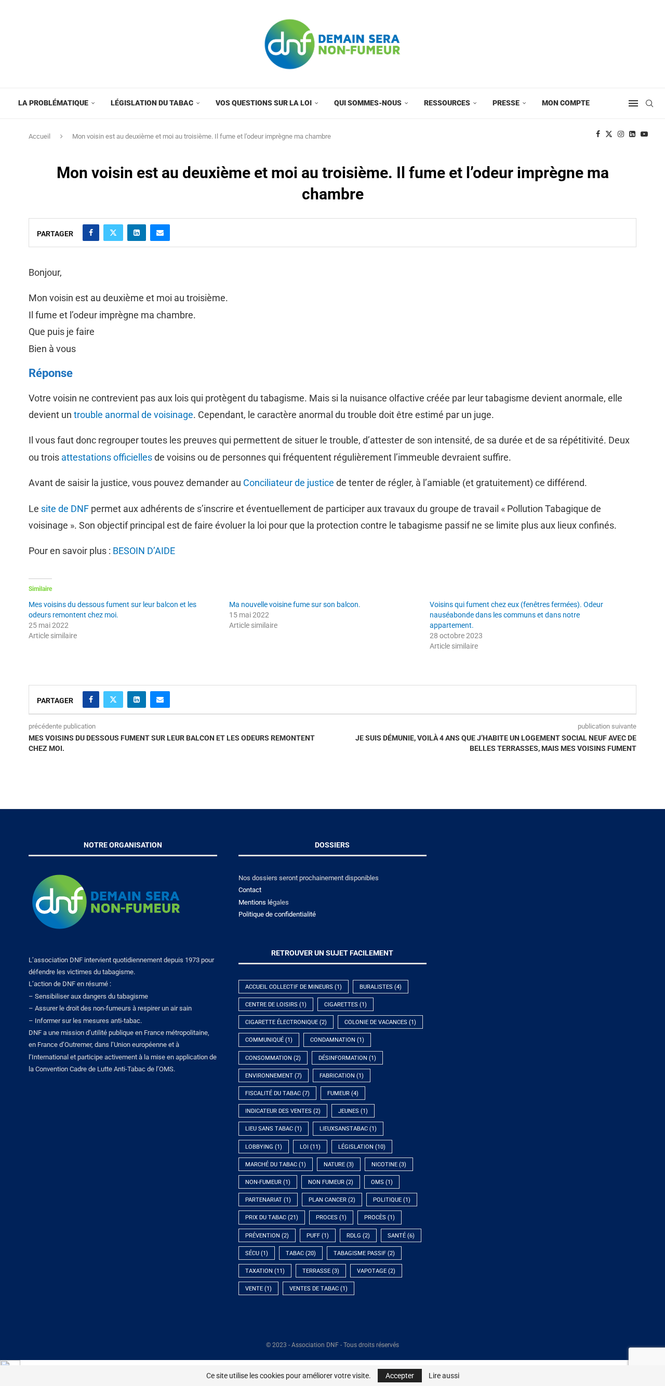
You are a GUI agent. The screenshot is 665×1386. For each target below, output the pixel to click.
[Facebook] (598, 134)
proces (331, 1217)
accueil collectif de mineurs (293, 987)
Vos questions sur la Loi (264, 103)
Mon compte (566, 103)
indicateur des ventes (283, 1111)
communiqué (268, 1040)
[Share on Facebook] (91, 232)
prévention (267, 1235)
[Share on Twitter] (113, 232)
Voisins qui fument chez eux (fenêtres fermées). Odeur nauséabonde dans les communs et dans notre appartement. (516, 614)
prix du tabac (271, 1217)
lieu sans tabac (273, 1128)
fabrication (342, 1075)
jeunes (353, 1111)
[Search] (649, 103)
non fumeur (330, 1182)
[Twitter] (609, 134)
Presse (506, 103)
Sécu (256, 1253)
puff (318, 1235)
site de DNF (65, 508)
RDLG (358, 1235)
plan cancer (332, 1199)
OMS (382, 1182)
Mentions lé (255, 902)
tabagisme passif (364, 1253)
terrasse (320, 1271)
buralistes (381, 987)
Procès (379, 1217)
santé (401, 1235)
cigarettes (345, 1004)
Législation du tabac (152, 103)
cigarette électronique (286, 1022)
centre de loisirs (276, 1004)
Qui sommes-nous (368, 103)
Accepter (399, 1375)
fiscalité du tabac (277, 1093)
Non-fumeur (267, 1182)
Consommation (273, 1058)
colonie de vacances (380, 1022)
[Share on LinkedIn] (136, 232)
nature (339, 1164)
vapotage (376, 1271)
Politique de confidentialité (277, 914)
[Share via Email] (160, 232)
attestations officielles (106, 457)
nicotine (388, 1164)
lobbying (263, 1146)
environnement (273, 1075)
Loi (310, 1146)
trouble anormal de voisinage (133, 414)
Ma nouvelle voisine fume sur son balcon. (295, 604)
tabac (301, 1253)
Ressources (447, 103)
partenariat (268, 1199)
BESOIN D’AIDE (144, 550)
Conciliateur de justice (288, 482)
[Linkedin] (632, 134)
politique (391, 1199)
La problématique (53, 103)
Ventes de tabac (318, 1288)
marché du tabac (275, 1164)
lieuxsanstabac (348, 1128)
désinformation (347, 1058)
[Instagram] (621, 134)
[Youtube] (644, 134)
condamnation (337, 1040)
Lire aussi (444, 1375)
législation (361, 1146)
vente (258, 1288)
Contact (249, 890)
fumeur (342, 1093)
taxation (265, 1271)
